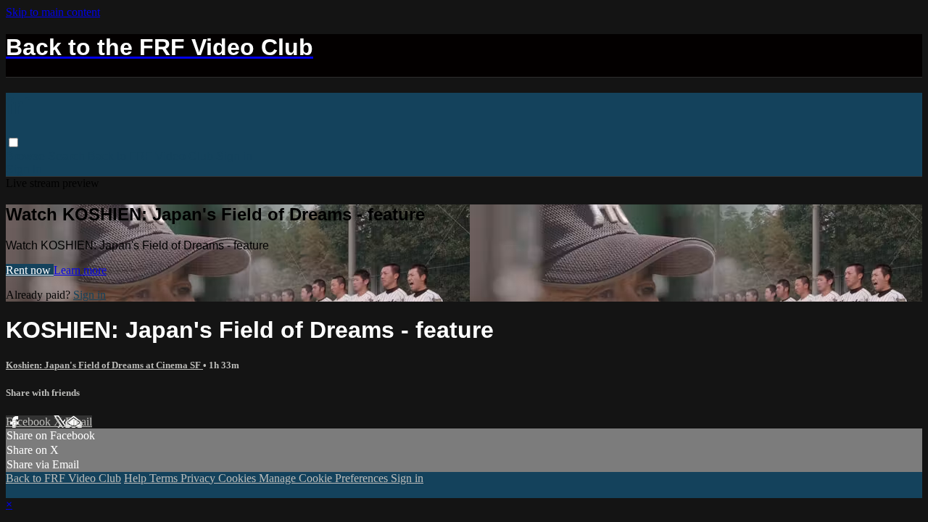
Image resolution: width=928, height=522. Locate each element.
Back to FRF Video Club (150, 156)
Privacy (199, 478)
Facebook (30, 421)
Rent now (30, 270)
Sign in (234, 156)
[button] (13, 142)
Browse (27, 156)
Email (78, 421)
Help (136, 478)
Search (68, 156)
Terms (165, 478)
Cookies (238, 478)
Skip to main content (53, 12)
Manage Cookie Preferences (325, 478)
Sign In (24, 169)
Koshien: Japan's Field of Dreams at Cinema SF (104, 365)
